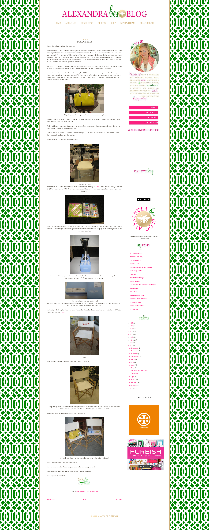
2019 (131, 326)
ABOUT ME (70, 23)
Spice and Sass (135, 302)
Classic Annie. (135, 264)
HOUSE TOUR (87, 23)
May (132, 368)
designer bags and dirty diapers (141, 267)
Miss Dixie (133, 292)
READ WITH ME (127, 23)
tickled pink (134, 309)
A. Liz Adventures (136, 253)
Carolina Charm (135, 260)
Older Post (118, 499)
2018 (131, 329)
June (133, 365)
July (132, 362)
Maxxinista (134, 373)
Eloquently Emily (136, 271)
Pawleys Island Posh (137, 295)
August (133, 359)
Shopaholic (94, 491)
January (134, 385)
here (97, 187)
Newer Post (51, 499)
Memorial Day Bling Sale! (139, 370)
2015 (131, 337)
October (134, 354)
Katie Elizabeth (135, 281)
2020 (131, 323)
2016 (131, 334)
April (133, 377)
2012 (131, 345)
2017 (131, 331)
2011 (131, 389)
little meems (134, 288)
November (135, 351)
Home (58, 23)
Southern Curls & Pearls (138, 299)
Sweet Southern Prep (137, 306)
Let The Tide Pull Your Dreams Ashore (143, 285)
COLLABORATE (147, 23)
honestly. (133, 274)
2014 (131, 340)
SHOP (113, 23)
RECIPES (102, 23)
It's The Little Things (137, 278)
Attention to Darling (136, 257)
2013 (131, 343)
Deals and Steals (82, 491)
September (135, 356)
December (135, 348)
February (134, 382)
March (133, 379)
